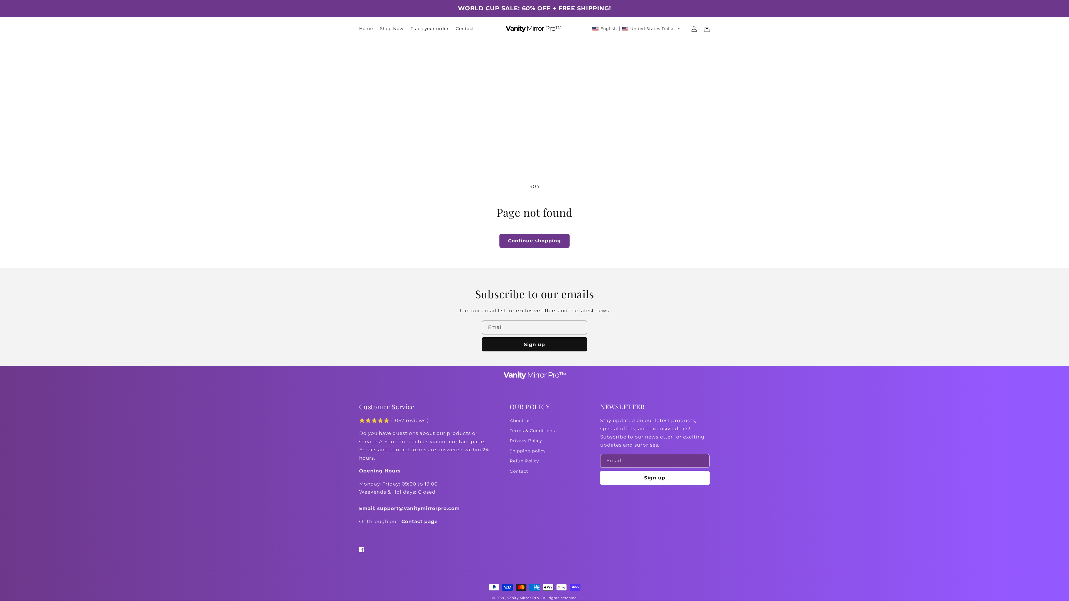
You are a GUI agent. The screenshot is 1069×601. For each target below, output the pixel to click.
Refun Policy (524, 461)
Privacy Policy (526, 440)
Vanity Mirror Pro (523, 598)
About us (520, 420)
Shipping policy (528, 451)
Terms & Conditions (532, 430)
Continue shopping (534, 240)
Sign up (534, 344)
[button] (636, 28)
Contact (519, 471)
